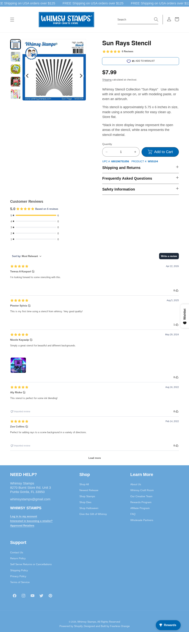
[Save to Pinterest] (81, 44)
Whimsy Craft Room (142, 490)
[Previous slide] (28, 76)
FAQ (132, 514)
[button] (12, 19)
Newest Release (88, 490)
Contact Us (16, 552)
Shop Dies (85, 502)
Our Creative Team (141, 496)
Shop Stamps (87, 496)
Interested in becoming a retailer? (31, 520)
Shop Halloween (88, 508)
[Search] (156, 19)
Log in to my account (23, 516)
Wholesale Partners (141, 520)
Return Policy (18, 558)
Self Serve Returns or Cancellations (31, 564)
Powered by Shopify (71, 626)
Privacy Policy (18, 576)
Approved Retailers (22, 525)
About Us (135, 484)
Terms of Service (20, 582)
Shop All (84, 484)
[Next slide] (81, 76)
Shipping (106, 79)
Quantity (107, 144)
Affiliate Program (140, 508)
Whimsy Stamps (86, 621)
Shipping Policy (19, 570)
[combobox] (138, 19)
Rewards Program (141, 502)
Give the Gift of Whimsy (93, 514)
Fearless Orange (120, 626)
